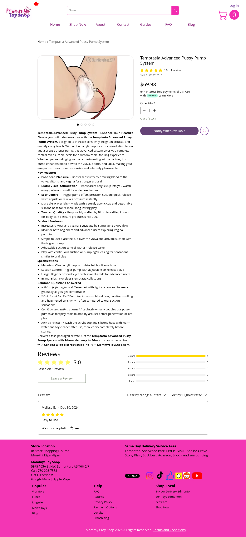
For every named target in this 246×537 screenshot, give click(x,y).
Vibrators (38, 491)
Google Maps (40, 479)
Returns (99, 496)
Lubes (36, 497)
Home (41, 42)
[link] (229, 15)
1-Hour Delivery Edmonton (173, 491)
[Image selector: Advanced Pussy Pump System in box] (82, 124)
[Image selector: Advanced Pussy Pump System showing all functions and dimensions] (89, 124)
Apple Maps (61, 479)
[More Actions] (202, 407)
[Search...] (175, 10)
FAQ (97, 491)
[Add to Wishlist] (204, 131)
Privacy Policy (103, 502)
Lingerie (37, 502)
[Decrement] (143, 110)
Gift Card (161, 502)
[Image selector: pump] (85, 124)
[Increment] (154, 110)
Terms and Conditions (169, 530)
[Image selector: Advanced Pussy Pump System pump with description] (93, 124)
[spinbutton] (149, 110)
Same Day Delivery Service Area (150, 446)
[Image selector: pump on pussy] (78, 124)
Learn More (166, 95)
